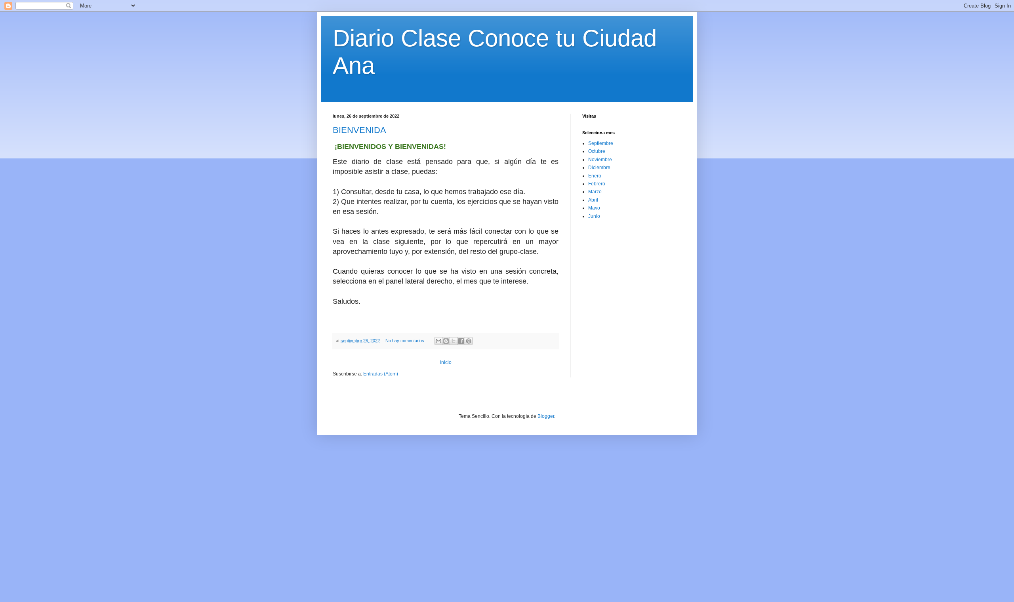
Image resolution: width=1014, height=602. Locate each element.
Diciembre (599, 167)
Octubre (596, 151)
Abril (593, 200)
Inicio (446, 362)
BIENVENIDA (359, 130)
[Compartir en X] (453, 341)
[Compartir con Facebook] (461, 341)
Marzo (595, 191)
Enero (594, 176)
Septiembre (600, 143)
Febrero (596, 184)
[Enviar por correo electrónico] (438, 341)
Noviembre (600, 159)
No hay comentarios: (406, 340)
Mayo (594, 208)
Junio (594, 216)
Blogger (545, 416)
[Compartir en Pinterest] (469, 341)
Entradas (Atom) (380, 374)
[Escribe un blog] (446, 341)
